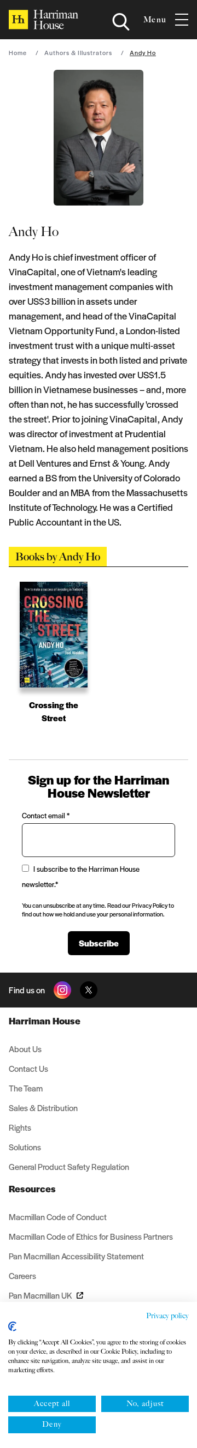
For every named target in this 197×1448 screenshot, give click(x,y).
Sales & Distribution (43, 1107)
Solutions (25, 1147)
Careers (22, 1275)
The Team (26, 1088)
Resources (32, 1188)
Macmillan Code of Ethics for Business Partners (91, 1236)
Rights (20, 1127)
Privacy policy (167, 1315)
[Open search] (121, 22)
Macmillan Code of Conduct (58, 1216)
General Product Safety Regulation (69, 1166)
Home (18, 52)
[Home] (43, 20)
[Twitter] (88, 990)
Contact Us (28, 1068)
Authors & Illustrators (78, 52)
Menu (154, 20)
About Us (25, 1048)
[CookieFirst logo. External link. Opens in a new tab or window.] (12, 1326)
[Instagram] (62, 990)
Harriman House (44, 1020)
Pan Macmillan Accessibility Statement (76, 1256)
